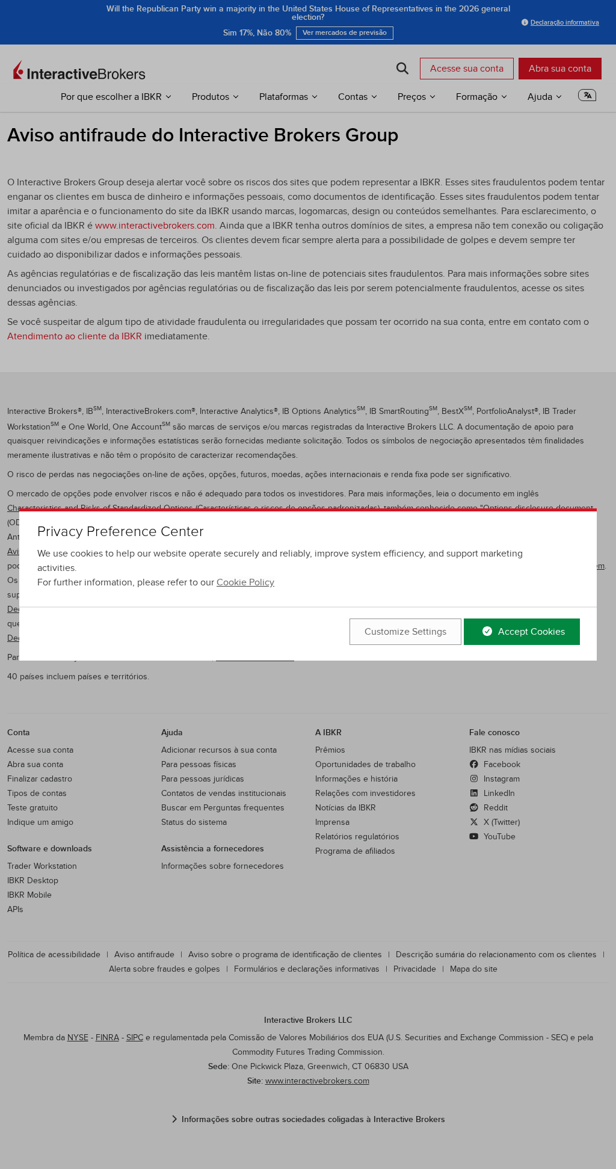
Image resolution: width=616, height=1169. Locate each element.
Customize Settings (405, 632)
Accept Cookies (530, 632)
